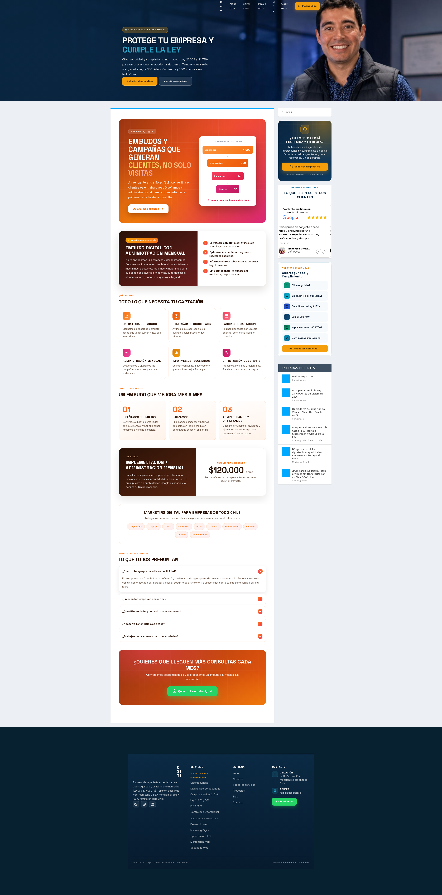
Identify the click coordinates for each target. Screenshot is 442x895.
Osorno (181, 534)
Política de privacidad (284, 862)
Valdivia (250, 526)
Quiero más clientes (146, 208)
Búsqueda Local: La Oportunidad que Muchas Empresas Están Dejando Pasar (307, 454)
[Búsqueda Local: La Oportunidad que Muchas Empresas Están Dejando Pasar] (286, 451)
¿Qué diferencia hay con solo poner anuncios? (151, 611)
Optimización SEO (200, 836)
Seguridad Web (199, 847)
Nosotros (233, 5)
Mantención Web (200, 841)
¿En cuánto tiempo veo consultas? (144, 599)
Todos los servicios (244, 784)
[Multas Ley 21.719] (286, 378)
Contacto (284, 5)
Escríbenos (286, 801)
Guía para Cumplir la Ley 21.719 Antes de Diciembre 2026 (307, 393)
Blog (235, 796)
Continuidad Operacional (204, 811)
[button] (324, 251)
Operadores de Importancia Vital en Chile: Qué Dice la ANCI (308, 412)
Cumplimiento (299, 379)
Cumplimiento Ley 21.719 (204, 794)
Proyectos (262, 5)
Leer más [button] (288, 243)
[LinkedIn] (152, 804)
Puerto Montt (232, 526)
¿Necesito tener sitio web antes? (143, 623)
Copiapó (153, 526)
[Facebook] (136, 804)
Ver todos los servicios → (304, 348)
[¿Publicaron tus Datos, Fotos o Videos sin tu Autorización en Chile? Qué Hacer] (286, 473)
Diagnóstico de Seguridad (205, 788)
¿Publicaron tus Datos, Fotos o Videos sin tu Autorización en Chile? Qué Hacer (309, 474)
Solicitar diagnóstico (140, 81)
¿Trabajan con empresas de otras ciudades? (150, 636)
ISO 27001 (196, 806)
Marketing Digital (300, 462)
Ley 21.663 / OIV (199, 800)
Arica (199, 526)
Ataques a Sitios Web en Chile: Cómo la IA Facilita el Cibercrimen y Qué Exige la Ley (310, 432)
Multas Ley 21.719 (302, 376)
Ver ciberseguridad (175, 81)
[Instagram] (144, 804)
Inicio (236, 773)
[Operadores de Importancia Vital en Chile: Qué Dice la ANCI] (286, 411)
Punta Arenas (200, 534)
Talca (168, 526)
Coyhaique (136, 526)
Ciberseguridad (299, 440)
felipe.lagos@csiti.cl (290, 792)
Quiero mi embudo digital (195, 691)
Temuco (213, 526)
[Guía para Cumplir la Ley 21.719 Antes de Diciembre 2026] (286, 392)
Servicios (246, 5)
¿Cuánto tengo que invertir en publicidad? (149, 571)
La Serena (183, 526)
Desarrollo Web (315, 440)
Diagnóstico (309, 5)
